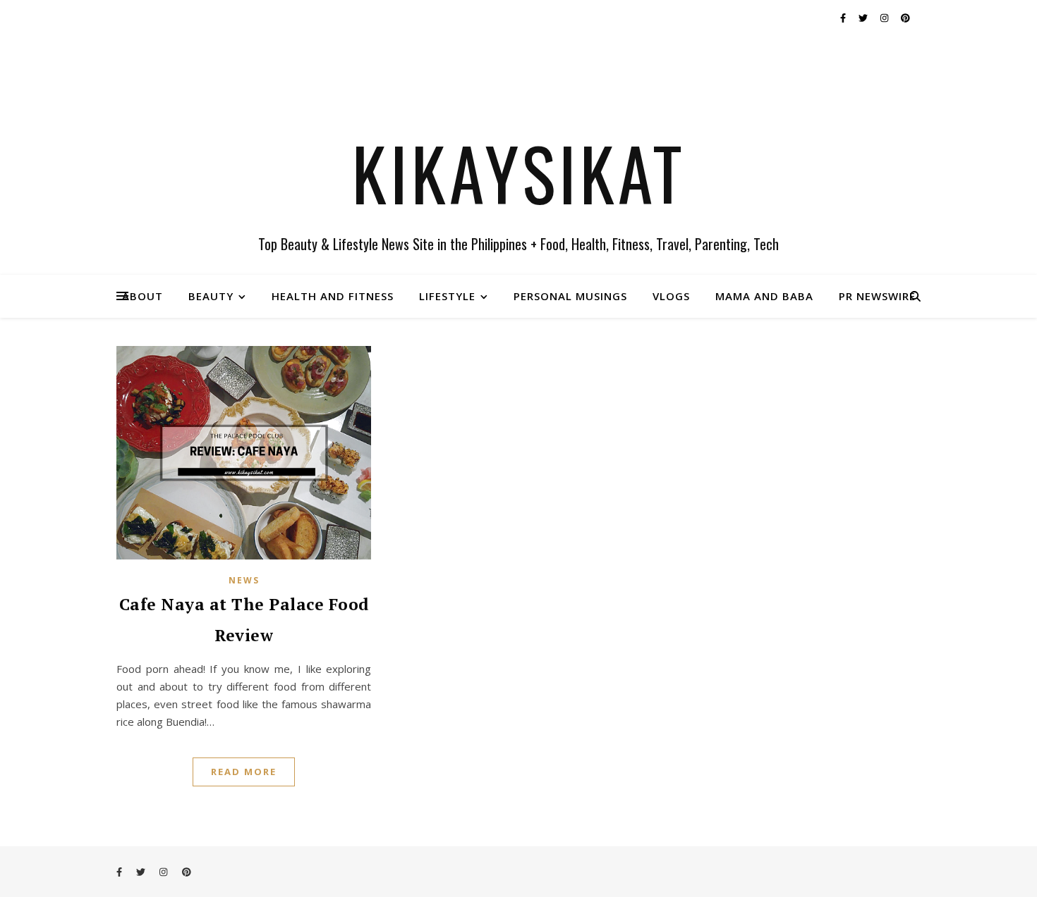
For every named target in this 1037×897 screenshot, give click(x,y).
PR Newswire (877, 296)
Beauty (211, 296)
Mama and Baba (764, 296)
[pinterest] (905, 17)
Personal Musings (570, 296)
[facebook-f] (844, 17)
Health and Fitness (333, 296)
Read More (244, 771)
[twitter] (864, 17)
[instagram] (885, 17)
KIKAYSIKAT (519, 172)
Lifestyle (447, 296)
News (244, 580)
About (142, 296)
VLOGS (671, 296)
